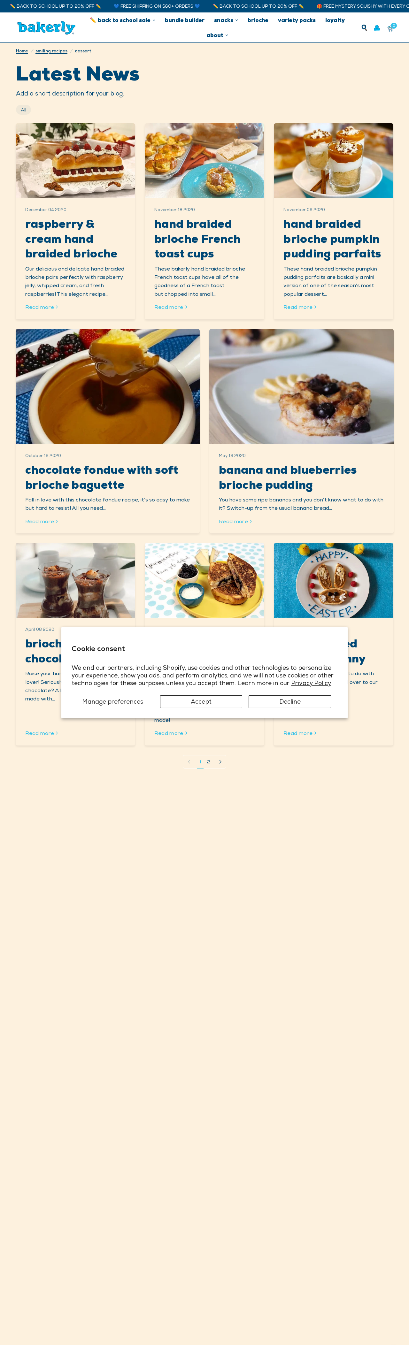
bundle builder (184, 20)
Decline (290, 701)
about (214, 35)
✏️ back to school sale (120, 20)
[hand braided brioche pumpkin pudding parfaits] (333, 160)
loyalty (335, 20)
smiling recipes (51, 51)
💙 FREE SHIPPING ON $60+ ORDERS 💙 (130, 6)
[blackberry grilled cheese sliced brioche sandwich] (204, 580)
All (23, 110)
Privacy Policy (311, 683)
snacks (223, 20)
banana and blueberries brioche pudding (288, 477)
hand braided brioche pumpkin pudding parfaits (332, 239)
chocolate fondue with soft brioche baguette (101, 477)
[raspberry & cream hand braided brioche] (75, 160)
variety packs (297, 20)
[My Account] (377, 27)
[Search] (364, 27)
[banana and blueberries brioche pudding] (301, 386)
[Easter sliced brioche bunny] (333, 580)
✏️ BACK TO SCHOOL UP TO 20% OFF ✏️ (231, 6)
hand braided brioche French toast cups (197, 239)
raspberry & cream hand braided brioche (71, 239)
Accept (201, 701)
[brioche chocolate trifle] (75, 580)
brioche (258, 20)
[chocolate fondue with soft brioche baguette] (108, 386)
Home (22, 51)
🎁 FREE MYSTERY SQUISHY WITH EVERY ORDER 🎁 (346, 6)
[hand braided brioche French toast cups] (204, 160)
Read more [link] (39, 307)
